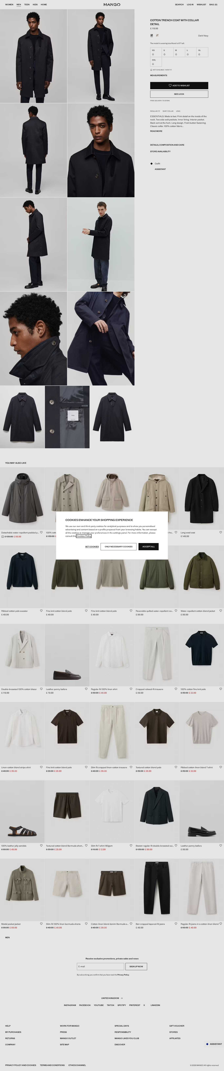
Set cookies (92, 546)
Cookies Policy (84, 536)
